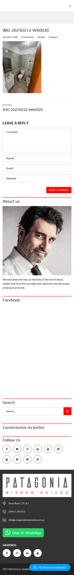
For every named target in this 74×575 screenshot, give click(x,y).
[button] (50, 567)
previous (23, 107)
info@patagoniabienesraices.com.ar (26, 520)
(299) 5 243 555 (17, 511)
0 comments (27, 37)
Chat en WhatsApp (26, 532)
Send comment (59, 190)
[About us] (37, 240)
